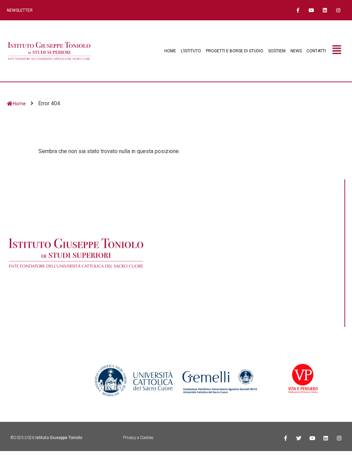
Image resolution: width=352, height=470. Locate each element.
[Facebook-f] (298, 10)
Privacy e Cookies (138, 437)
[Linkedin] (325, 10)
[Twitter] (298, 438)
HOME (170, 51)
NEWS (296, 51)
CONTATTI (316, 51)
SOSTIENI (277, 51)
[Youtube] (311, 10)
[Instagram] (338, 10)
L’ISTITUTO (191, 51)
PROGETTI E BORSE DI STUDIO (234, 51)
